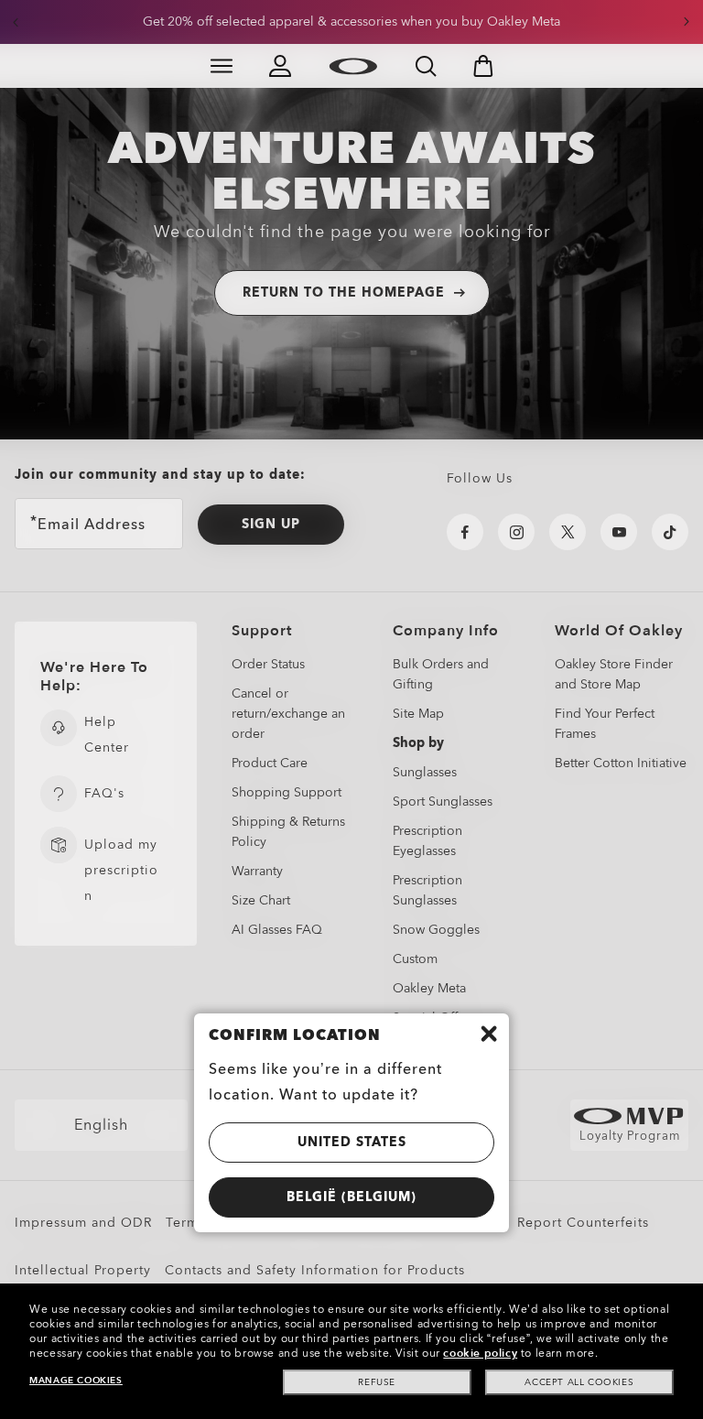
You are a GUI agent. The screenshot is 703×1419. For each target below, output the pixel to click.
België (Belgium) (351, 1197)
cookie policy (480, 1353)
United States (351, 1142)
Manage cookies (75, 1380)
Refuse (376, 1382)
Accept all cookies (579, 1382)
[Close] (489, 1033)
